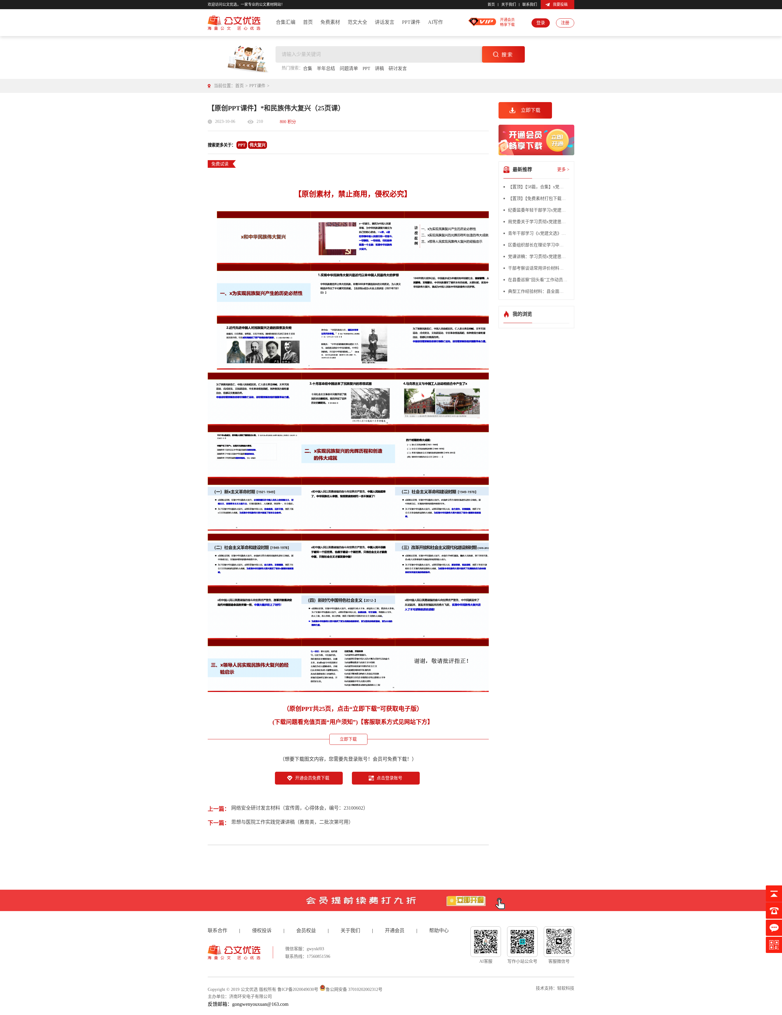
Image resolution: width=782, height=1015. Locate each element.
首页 (491, 4)
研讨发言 (398, 68)
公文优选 (249, 989)
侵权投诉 (262, 930)
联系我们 (529, 4)
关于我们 (508, 4)
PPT (366, 68)
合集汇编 (285, 22)
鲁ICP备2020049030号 (297, 989)
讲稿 (379, 68)
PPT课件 (411, 22)
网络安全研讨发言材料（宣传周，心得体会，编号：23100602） (299, 808)
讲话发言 (384, 22)
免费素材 (330, 22)
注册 (565, 22)
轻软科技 (565, 988)
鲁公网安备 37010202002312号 (354, 989)
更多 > (563, 169)
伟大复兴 (257, 145)
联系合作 (217, 930)
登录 (540, 22)
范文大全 (357, 22)
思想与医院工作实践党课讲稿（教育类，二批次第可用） (292, 822)
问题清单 (349, 68)
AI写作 (435, 22)
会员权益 (306, 930)
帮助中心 (439, 930)
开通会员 (394, 930)
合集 (307, 68)
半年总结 (326, 68)
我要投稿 (560, 4)
